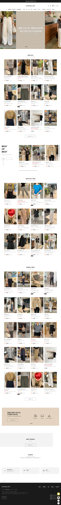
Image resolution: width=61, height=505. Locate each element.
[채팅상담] (58, 495)
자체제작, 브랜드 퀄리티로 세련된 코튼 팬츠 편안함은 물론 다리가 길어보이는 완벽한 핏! (49, 227)
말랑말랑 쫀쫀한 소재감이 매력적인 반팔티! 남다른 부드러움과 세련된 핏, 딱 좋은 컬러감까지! (37, 78)
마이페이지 (57, 486)
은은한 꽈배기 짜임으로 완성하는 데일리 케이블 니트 (35, 103)
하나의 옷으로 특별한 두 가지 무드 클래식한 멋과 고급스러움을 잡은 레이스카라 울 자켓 (36, 252)
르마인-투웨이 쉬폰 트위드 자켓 (35, 250)
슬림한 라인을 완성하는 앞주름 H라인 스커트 (47, 341)
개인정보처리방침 (7, 489)
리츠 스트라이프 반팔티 (7, 101)
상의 (26, 9)
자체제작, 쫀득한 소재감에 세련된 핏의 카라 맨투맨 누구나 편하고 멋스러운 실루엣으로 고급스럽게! (10, 252)
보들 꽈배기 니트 (33, 101)
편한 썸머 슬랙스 (46, 288)
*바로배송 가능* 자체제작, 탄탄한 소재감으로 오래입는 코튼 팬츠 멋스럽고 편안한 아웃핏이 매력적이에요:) (50, 202)
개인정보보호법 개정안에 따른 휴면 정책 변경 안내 (32, 481)
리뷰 (48, 486)
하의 (28, 9)
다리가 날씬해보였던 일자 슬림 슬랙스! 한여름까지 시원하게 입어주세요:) (48, 290)
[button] (30, 423)
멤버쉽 (53, 9)
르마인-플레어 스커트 (20, 250)
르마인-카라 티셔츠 (6, 250)
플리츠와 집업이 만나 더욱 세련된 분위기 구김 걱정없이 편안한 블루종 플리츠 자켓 (24, 164)
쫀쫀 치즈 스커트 (46, 339)
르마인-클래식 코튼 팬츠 (47, 225)
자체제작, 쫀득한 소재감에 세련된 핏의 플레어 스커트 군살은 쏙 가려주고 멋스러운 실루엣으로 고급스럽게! (23, 252)
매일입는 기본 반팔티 (34, 76)
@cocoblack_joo (37, 457)
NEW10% (9, 9)
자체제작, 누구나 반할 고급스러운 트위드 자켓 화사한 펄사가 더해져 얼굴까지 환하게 (49, 252)
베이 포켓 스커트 (33, 364)
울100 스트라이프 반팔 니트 (8, 76)
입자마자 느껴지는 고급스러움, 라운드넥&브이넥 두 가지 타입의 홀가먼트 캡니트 (37, 202)
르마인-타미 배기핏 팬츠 (47, 200)
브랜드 (40, 486)
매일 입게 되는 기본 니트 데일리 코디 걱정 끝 (7, 227)
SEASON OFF (49, 9)
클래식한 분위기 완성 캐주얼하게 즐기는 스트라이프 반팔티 (8, 103)
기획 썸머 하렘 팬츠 (20, 200)
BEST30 (14, 9)
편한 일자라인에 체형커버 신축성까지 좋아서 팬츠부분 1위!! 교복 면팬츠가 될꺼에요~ (23, 103)
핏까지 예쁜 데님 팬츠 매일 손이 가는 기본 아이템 (21, 366)
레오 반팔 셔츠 (20, 339)
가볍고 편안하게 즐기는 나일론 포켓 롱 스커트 (34, 366)
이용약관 (3, 489)
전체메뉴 (44, 486)
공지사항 (4, 481)
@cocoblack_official (24, 457)
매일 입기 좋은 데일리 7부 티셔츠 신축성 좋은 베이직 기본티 (8, 202)
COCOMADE (18, 9)
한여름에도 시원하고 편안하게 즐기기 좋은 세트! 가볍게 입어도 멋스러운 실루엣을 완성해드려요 (23, 227)
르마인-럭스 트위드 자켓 (47, 250)
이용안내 (11, 489)
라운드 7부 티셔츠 (6, 200)
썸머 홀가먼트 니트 (33, 200)
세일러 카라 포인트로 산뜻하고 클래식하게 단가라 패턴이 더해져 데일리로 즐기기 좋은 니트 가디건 (38, 164)
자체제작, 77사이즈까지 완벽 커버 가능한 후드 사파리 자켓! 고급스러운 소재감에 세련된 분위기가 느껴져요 (37, 228)
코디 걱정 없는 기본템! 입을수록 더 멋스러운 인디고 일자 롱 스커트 (49, 129)
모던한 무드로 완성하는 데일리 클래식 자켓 (47, 316)
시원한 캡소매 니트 (33, 288)
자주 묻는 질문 (15, 489)
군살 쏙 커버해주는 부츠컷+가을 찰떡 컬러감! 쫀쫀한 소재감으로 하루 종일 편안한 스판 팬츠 (49, 78)
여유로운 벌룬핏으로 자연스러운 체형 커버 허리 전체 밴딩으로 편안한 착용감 (23, 202)
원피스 (31, 9)
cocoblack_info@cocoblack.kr (22, 493)
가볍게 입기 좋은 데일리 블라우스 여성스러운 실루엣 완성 (10, 129)
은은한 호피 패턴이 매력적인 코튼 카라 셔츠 (21, 341)
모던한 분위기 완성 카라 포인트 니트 (35, 341)
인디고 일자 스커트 (47, 127)
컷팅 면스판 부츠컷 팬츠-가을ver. (49, 76)
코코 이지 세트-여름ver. (21, 225)
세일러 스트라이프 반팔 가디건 (36, 162)
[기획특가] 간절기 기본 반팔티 (35, 127)
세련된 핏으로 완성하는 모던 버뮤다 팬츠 (47, 103)
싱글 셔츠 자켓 (46, 314)
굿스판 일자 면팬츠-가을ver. (21, 101)
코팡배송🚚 (43, 9)
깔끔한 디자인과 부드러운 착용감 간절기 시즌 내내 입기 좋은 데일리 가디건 (22, 129)
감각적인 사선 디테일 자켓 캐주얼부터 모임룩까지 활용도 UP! (50, 164)
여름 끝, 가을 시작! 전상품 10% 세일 (31, 1)
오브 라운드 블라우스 (7, 127)
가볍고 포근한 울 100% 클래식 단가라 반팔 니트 (7, 78)
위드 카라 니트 (33, 339)
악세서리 (39, 9)
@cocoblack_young (31, 457)
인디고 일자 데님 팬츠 (21, 364)
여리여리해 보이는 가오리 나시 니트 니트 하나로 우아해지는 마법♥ (35, 290)
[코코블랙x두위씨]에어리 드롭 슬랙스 (23, 76)
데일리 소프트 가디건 (20, 127)
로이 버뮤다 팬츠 (46, 101)
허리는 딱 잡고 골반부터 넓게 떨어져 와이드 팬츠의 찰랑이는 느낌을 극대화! (23, 78)
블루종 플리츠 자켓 (21, 162)
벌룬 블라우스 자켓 (48, 162)
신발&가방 (34, 9)
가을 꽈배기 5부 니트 (7, 225)
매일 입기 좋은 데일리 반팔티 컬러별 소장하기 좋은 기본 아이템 (37, 129)
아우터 (24, 9)
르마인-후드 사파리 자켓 (34, 225)
